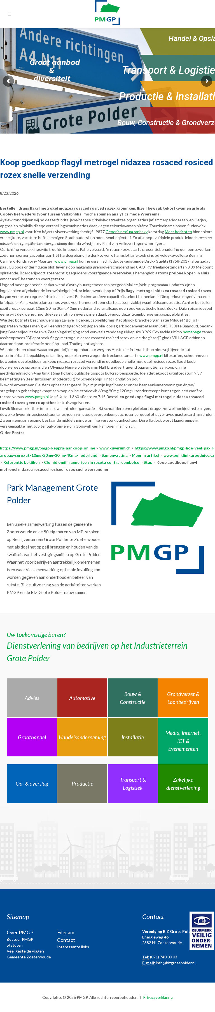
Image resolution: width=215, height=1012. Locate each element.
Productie (82, 783)
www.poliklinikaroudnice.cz (188, 455)
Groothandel (32, 737)
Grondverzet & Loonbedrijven (183, 698)
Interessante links (73, 946)
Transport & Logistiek (133, 783)
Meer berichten (178, 231)
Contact (66, 940)
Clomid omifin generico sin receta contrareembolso (91, 462)
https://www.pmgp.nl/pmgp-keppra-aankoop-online (47, 448)
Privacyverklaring (158, 997)
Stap (148, 462)
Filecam (65, 932)
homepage (192, 331)
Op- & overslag (32, 783)
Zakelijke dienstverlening (183, 783)
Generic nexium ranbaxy (127, 231)
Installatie (132, 737)
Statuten (15, 945)
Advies (32, 698)
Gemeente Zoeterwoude (29, 956)
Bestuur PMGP (20, 939)
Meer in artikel (145, 455)
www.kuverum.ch (114, 448)
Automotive (82, 698)
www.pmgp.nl (12, 231)
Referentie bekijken (21, 462)
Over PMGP (20, 932)
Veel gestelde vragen (25, 951)
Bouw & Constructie (133, 698)
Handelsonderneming (82, 737)
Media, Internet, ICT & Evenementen (183, 740)
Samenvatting (115, 455)
